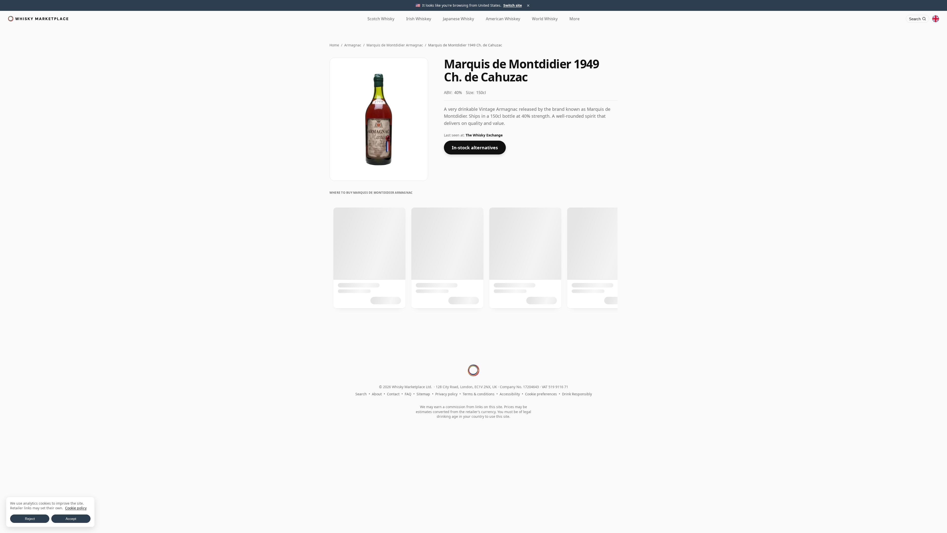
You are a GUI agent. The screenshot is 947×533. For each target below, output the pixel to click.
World (545, 18)
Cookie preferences (541, 394)
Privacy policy (446, 394)
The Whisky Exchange (484, 135)
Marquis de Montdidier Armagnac (394, 45)
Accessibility (510, 394)
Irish (418, 18)
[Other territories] (935, 18)
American (503, 18)
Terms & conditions (478, 394)
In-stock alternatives (475, 148)
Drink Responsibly (577, 394)
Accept (71, 519)
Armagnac (352, 45)
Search (361, 394)
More (574, 18)
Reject (30, 519)
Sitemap (423, 394)
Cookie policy (76, 508)
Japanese (458, 18)
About (377, 394)
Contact (393, 394)
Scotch (380, 18)
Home (334, 45)
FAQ (408, 394)
